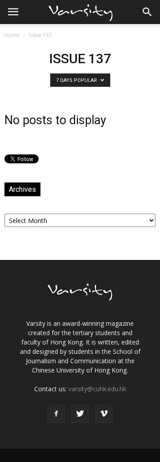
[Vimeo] (104, 414)
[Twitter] (80, 414)
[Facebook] (56, 414)
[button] (147, 12)
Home (12, 35)
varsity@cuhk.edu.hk (97, 389)
